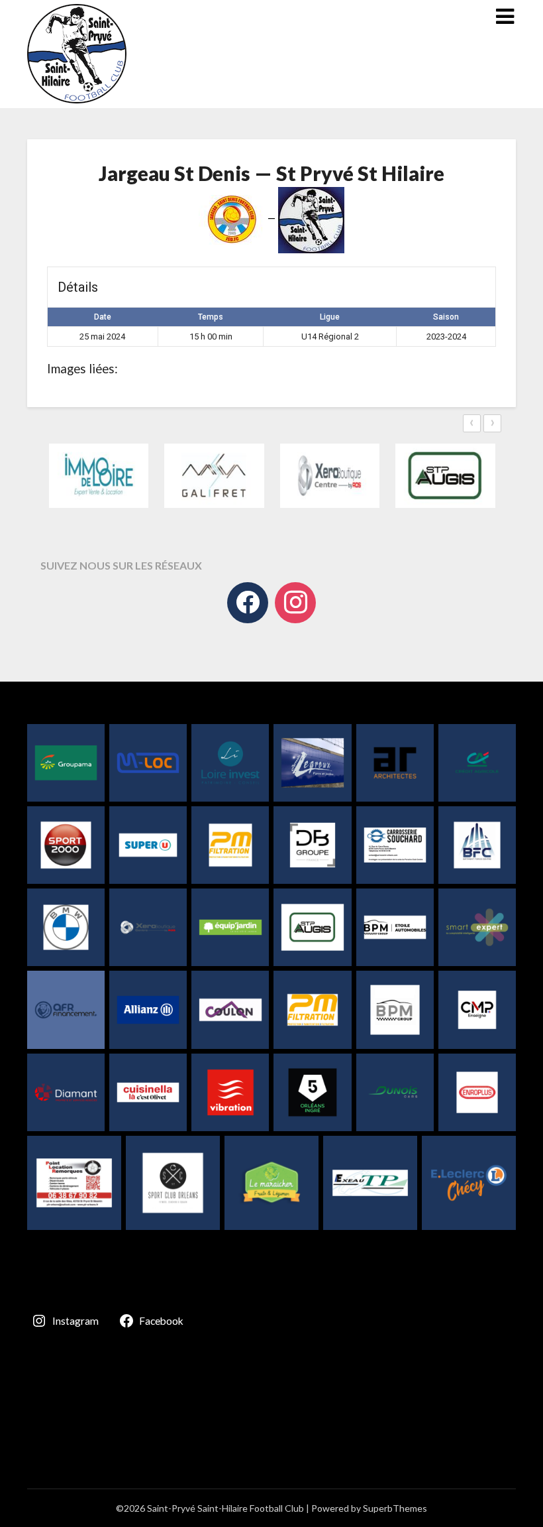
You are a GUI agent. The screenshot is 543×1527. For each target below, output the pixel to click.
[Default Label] (295, 603)
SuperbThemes (395, 1508)
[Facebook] (248, 603)
